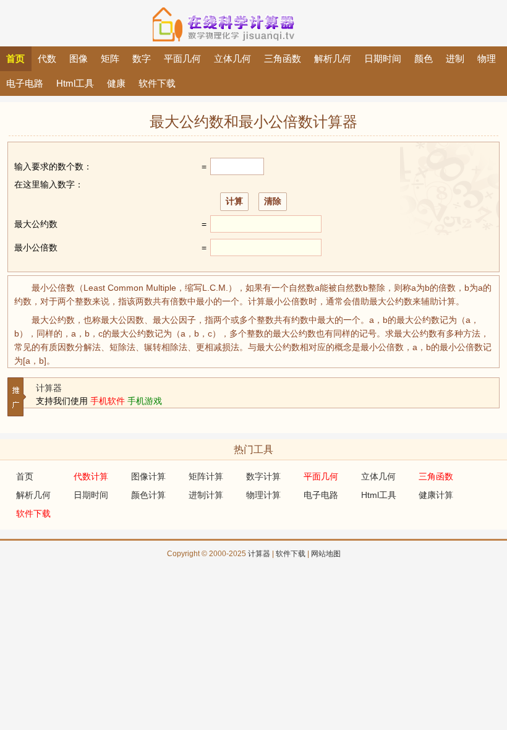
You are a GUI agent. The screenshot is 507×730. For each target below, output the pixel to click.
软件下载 (290, 553)
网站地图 (326, 553)
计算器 (49, 388)
